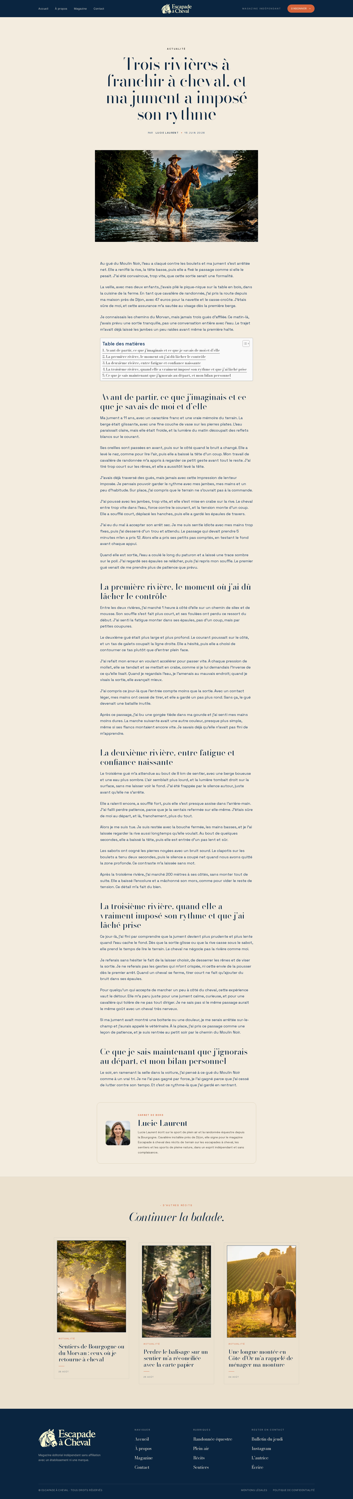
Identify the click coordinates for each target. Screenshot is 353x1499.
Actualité (176, 48)
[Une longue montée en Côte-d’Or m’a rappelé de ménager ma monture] (261, 1291)
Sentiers (201, 1467)
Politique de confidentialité (294, 1490)
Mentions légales (254, 1490)
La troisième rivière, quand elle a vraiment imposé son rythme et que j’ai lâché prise (176, 369)
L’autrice (260, 1458)
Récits (199, 1458)
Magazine (80, 8)
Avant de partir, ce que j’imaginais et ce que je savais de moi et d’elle (162, 350)
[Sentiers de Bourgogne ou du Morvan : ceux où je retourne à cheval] (91, 1286)
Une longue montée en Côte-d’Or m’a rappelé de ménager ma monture (261, 1358)
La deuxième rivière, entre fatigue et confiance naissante (153, 363)
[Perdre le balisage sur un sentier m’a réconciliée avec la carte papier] (176, 1291)
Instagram (261, 1448)
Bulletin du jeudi (267, 1439)
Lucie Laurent (167, 132)
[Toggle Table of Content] (244, 343)
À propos (61, 8)
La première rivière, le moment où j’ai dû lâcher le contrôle (156, 356)
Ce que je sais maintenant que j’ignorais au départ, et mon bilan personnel (168, 375)
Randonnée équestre (212, 1439)
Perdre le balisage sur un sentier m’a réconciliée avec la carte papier (176, 1358)
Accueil (43, 8)
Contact (99, 8)
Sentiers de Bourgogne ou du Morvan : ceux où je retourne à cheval (91, 1353)
